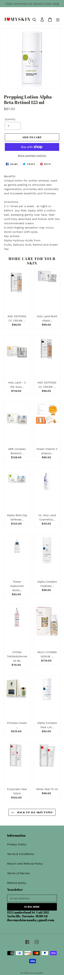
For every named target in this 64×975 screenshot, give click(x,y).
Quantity (10, 119)
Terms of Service (18, 873)
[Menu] (58, 19)
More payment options (32, 155)
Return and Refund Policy (25, 863)
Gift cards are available (40, 12)
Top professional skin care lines (31, 8)
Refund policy (16, 883)
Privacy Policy (16, 844)
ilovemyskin (36, 973)
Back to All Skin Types (35, 812)
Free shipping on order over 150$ (32, 4)
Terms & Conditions (20, 854)
